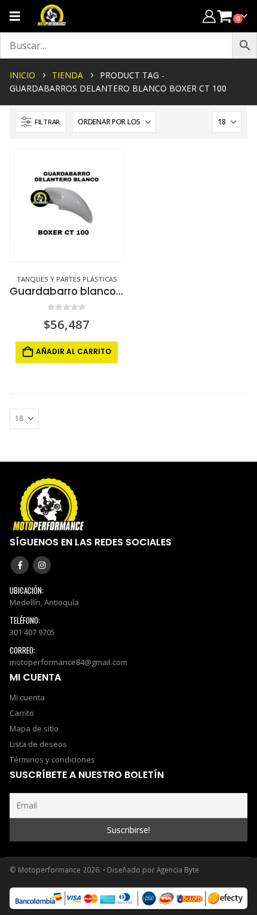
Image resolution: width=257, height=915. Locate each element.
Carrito (22, 712)
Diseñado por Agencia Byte (153, 869)
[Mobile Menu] (19, 16)
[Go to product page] (66, 205)
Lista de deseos (38, 744)
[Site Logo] (52, 16)
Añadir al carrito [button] (73, 351)
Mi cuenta (27, 697)
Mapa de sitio (34, 728)
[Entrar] (209, 16)
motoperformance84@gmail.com (68, 662)
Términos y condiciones (52, 759)
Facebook (20, 565)
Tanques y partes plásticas (67, 278)
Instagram (42, 565)
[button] (41, 122)
